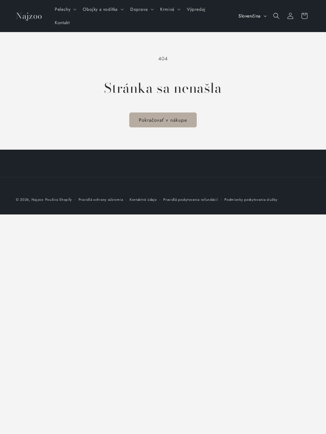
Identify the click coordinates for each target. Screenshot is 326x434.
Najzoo (38, 199)
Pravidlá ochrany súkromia (101, 199)
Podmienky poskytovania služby (250, 199)
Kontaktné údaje (143, 199)
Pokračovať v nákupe (163, 120)
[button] (65, 9)
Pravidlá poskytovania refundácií (190, 199)
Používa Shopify (58, 199)
